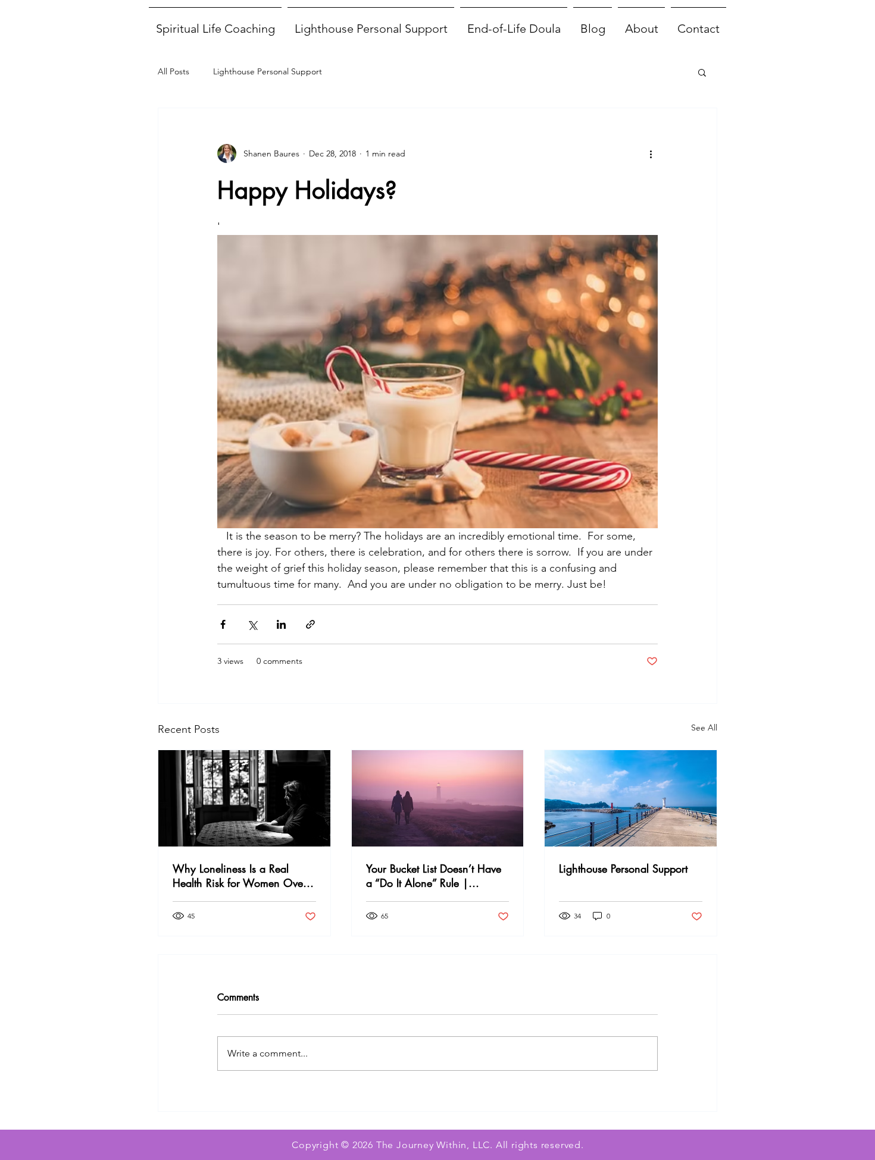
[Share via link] (310, 624)
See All (704, 727)
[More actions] (650, 153)
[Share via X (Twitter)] (252, 624)
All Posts (173, 71)
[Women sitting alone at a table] (244, 798)
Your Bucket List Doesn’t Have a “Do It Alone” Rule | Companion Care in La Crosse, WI (433, 875)
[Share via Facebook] (223, 624)
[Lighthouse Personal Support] (631, 798)
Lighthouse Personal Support (267, 71)
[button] (702, 72)
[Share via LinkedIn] (281, 624)
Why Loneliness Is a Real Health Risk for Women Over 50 (240, 875)
